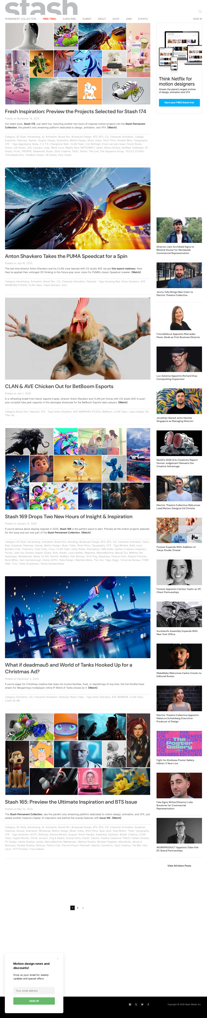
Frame (8, 147)
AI (43, 136)
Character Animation (121, 136)
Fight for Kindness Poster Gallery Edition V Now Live (175, 762)
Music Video (95, 140)
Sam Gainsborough (30, 559)
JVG (29, 147)
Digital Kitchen (21, 838)
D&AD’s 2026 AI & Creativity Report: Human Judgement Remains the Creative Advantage (177, 463)
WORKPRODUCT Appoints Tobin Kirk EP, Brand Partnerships (178, 849)
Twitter (136, 1004)
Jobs (129, 18)
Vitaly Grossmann (29, 563)
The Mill (136, 845)
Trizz (14, 563)
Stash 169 (65, 528)
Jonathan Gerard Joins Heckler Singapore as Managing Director (175, 419)
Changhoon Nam (59, 143)
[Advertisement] (77, 883)
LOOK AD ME (12, 700)
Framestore (93, 549)
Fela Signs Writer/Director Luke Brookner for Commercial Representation (175, 805)
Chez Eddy (41, 549)
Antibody (43, 834)
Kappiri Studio (43, 552)
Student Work (124, 140)
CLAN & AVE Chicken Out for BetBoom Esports (59, 386)
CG (107, 136)
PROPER (26, 151)
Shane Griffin (50, 559)
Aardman (23, 834)
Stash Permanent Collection (64, 532)
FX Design (11, 841)
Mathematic (70, 841)
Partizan (40, 845)
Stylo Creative (62, 151)
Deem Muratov (52, 285)
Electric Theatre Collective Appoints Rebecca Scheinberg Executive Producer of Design (178, 718)
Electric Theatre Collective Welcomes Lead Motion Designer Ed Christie (178, 507)
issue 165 (105, 817)
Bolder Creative (128, 834)
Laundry (37, 147)
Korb (55, 552)
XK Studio (51, 154)
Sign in (197, 18)
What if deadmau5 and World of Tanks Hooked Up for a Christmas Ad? (68, 668)
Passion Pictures (137, 556)
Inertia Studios (26, 841)
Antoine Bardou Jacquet (63, 834)
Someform (107, 845)
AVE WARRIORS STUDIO (87, 411)
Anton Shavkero (130, 281)
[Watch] (112, 127)
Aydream (113, 834)
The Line (93, 151)
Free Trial (49, 18)
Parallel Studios (25, 845)
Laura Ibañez (75, 552)
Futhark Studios (140, 838)
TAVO (75, 151)
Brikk (132, 545)
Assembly (101, 834)
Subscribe (69, 18)
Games (32, 140)
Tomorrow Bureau (130, 559)
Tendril (83, 151)
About (102, 18)
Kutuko (63, 552)
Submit (87, 18)
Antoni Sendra (86, 834)
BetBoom (107, 411)
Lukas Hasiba (136, 411)
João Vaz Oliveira (24, 552)
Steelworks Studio (43, 151)
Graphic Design (46, 140)
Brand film (64, 136)
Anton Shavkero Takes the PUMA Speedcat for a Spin (66, 256)
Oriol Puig (91, 556)
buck (139, 545)
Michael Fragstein (107, 841)
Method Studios (87, 841)
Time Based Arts (14, 154)
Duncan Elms (73, 838)
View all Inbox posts (179, 865)
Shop (116, 18)
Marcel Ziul (121, 552)
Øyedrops (104, 556)
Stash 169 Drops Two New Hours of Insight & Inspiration (68, 516)
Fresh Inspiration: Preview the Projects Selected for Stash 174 (75, 111)
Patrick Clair (53, 845)
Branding (73, 541)
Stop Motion (119, 830)
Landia (39, 841)
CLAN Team (77, 143)
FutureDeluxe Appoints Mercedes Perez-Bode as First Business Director (178, 335)
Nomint (54, 556)
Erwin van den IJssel (113, 143)
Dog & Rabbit (56, 838)
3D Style (21, 136)
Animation (51, 136)
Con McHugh (93, 143)
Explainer (10, 140)
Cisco (51, 549)
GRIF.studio (107, 549)
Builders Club (12, 549)
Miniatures (44, 830)
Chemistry (27, 549)
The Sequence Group (112, 151)
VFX (7, 143)
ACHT (33, 834)
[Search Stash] (199, 11)
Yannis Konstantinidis (52, 563)
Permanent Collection (20, 18)
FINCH (126, 838)
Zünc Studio (65, 154)
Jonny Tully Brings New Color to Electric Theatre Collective (175, 293)
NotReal (126, 147)
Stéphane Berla (83, 559)
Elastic (86, 838)
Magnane (90, 552)
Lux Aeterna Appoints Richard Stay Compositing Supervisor (177, 377)
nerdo (99, 147)
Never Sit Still (41, 556)
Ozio (64, 285)
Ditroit (34, 838)
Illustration (62, 140)
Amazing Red (112, 281)
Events (143, 18)
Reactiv (96, 845)
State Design (66, 559)
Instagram (130, 1004)
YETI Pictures (20, 849)
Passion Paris (118, 556)
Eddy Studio (78, 549)
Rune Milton (11, 559)
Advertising (33, 136)
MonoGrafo (125, 841)
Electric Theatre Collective (106, 838)
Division (43, 838)
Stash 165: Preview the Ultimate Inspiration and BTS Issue (71, 801)
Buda (35, 143)
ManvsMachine (105, 552)
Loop (46, 147)
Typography (140, 140)
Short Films (109, 140)
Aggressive (24, 143)
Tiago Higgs (112, 559)
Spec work (105, 830)
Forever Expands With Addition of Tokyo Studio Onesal (176, 548)
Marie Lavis (57, 147)
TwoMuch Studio (34, 154)
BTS (95, 136)
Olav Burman (77, 556)
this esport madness (123, 268)
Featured (22, 140)
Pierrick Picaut (70, 845)
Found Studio (134, 143)
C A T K (44, 143)
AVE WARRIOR (120, 696)
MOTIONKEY (88, 147)
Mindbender (25, 556)
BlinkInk (124, 545)
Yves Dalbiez (36, 849)
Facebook (148, 1004)
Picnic (17, 151)
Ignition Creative (124, 549)
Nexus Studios (112, 147)
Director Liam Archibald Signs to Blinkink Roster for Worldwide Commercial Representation (175, 250)
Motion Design (78, 140)
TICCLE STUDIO (134, 151)
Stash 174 (29, 123)
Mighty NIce (72, 147)
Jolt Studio (19, 147)
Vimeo (142, 1004)
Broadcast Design (82, 136)
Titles (131, 830)
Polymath (85, 845)
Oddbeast (137, 147)
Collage (139, 136)
